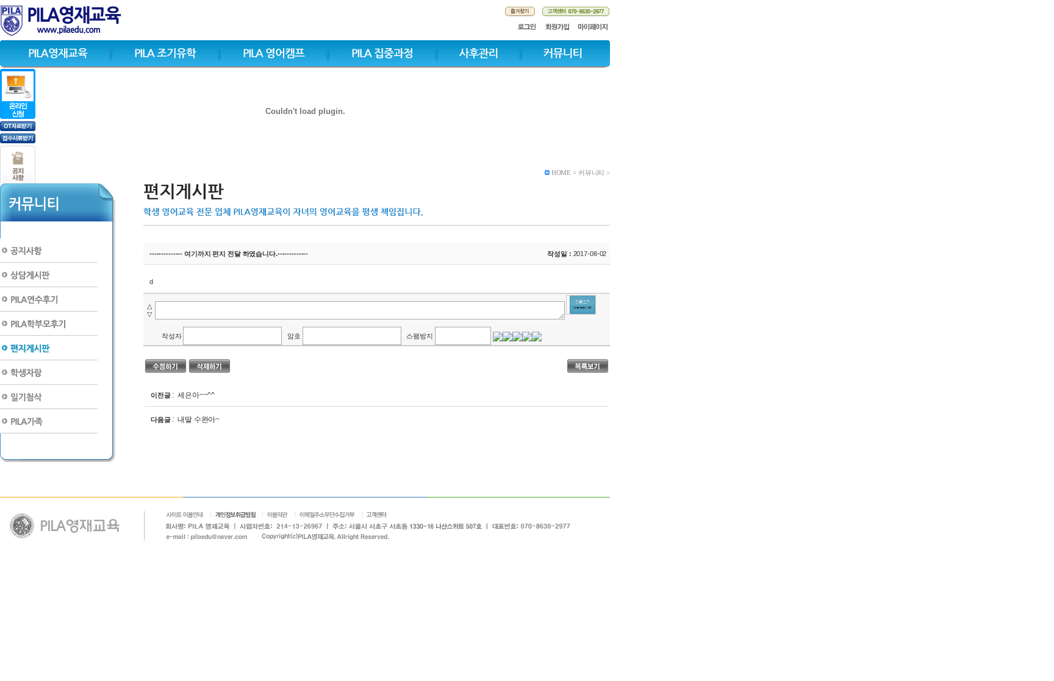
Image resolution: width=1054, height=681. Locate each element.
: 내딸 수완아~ (195, 419)
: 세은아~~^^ (193, 395)
